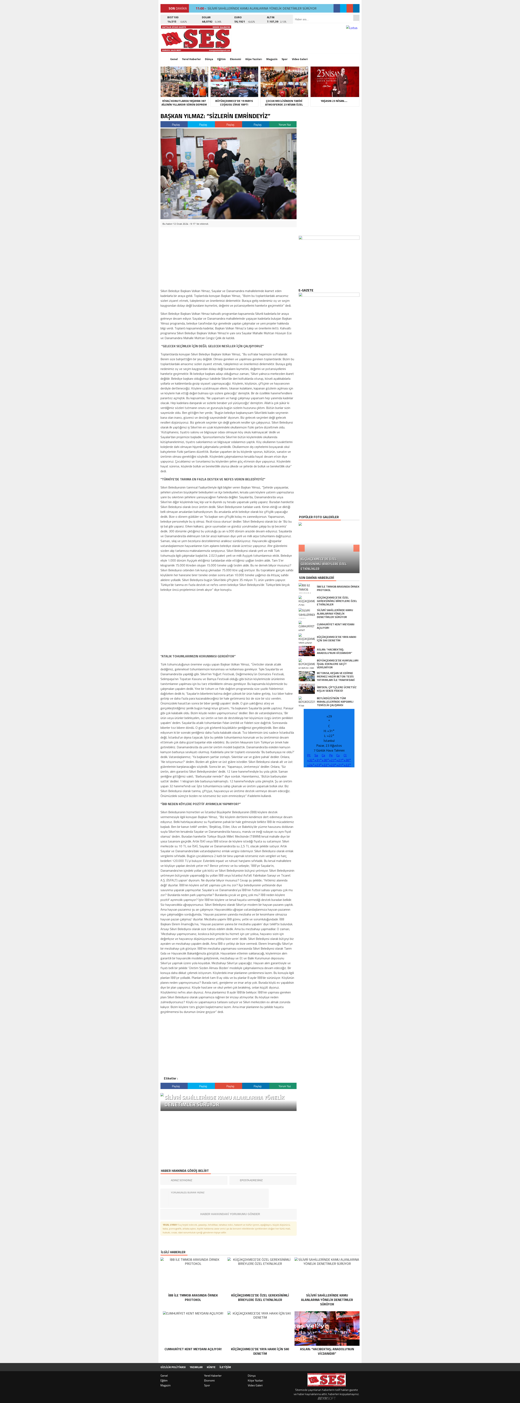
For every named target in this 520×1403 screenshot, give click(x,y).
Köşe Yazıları (253, 59)
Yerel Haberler (191, 59)
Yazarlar (196, 1367)
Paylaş (175, 124)
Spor (285, 59)
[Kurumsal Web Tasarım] (326, 1398)
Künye (211, 1367)
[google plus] (350, 8)
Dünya (209, 59)
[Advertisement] (141, 62)
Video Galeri (300, 59)
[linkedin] (356, 8)
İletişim (225, 1367)
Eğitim (221, 59)
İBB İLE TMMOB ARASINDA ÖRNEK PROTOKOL (241, 8)
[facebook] (337, 8)
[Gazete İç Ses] (196, 38)
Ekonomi (235, 59)
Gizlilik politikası (173, 1367)
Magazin (271, 59)
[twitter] (343, 8)
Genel (174, 59)
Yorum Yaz (284, 124)
